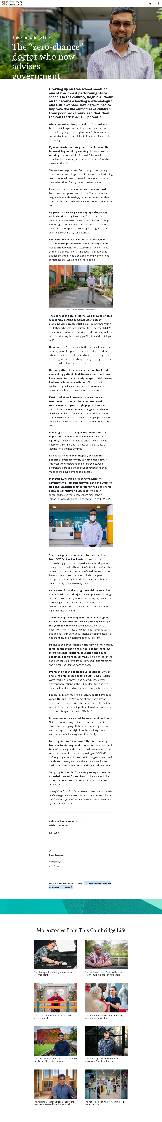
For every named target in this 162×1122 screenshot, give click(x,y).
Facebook (158, 3)
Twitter (154, 3)
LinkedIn (150, 3)
